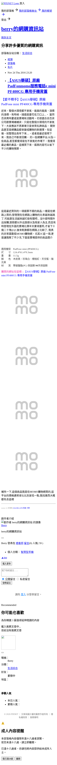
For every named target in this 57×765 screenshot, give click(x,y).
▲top (4, 557)
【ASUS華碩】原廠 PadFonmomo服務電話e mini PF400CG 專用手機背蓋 (32, 86)
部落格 (11, 63)
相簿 (10, 59)
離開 (18, 759)
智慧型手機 (27, 552)
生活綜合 (27, 53)
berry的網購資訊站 (22, 29)
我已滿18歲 (8, 759)
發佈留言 (7, 583)
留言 (26, 543)
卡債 (28, 508)
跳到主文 (6, 37)
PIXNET (14, 714)
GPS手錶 (23, 508)
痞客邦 (19, 543)
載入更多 (7, 564)
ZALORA (16, 508)
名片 (10, 67)
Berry (4, 525)
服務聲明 (34, 717)
